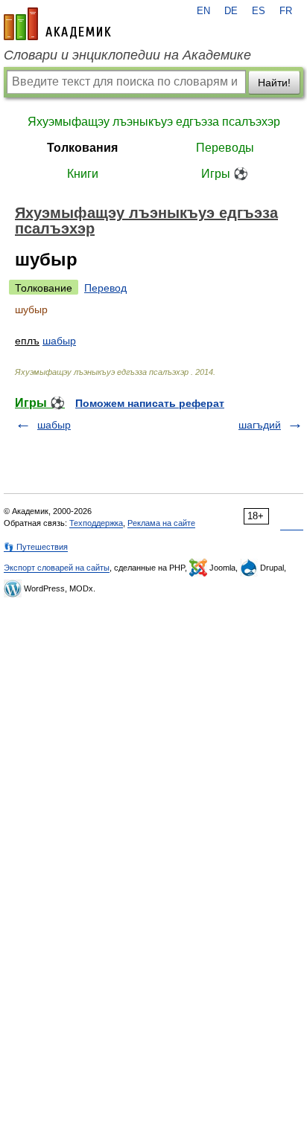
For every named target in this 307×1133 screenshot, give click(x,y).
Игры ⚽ (224, 173)
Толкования (82, 147)
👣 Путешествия (36, 546)
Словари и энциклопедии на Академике (127, 55)
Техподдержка (96, 523)
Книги (82, 173)
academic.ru (57, 23)
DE (231, 11)
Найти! (274, 83)
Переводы (225, 147)
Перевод (105, 288)
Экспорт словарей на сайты (57, 567)
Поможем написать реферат (149, 403)
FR (285, 11)
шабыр (59, 341)
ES (258, 11)
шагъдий (259, 425)
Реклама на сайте (161, 523)
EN (203, 11)
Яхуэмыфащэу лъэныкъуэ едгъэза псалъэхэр (154, 121)
